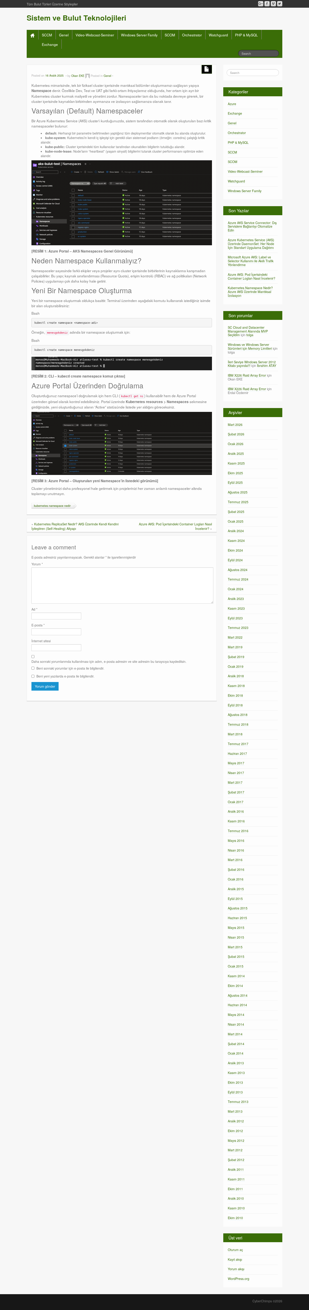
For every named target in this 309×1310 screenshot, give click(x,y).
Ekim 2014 (235, 985)
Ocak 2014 (235, 1053)
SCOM (170, 34)
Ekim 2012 (235, 1130)
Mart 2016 (235, 859)
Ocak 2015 (235, 966)
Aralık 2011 (236, 1169)
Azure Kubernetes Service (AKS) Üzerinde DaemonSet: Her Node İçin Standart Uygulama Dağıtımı (251, 244)
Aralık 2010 (236, 1198)
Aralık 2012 (236, 1121)
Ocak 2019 (235, 666)
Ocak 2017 (235, 802)
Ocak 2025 (235, 521)
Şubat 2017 (236, 792)
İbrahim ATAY (266, 365)
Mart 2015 (235, 947)
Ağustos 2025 (237, 492)
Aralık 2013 (236, 1063)
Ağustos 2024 (237, 569)
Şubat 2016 (236, 869)
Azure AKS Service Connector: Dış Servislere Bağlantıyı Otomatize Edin (252, 226)
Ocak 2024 (235, 589)
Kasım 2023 (236, 608)
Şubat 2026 (236, 434)
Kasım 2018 (236, 685)
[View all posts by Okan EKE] (87, 76)
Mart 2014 (235, 1034)
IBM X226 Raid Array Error (247, 375)
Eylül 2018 (235, 705)
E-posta (38, 625)
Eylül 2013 (235, 1092)
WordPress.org (238, 1278)
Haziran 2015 (237, 918)
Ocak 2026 (235, 443)
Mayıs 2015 (236, 927)
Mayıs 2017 (236, 763)
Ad (34, 609)
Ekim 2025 (235, 473)
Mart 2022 (235, 637)
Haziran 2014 (237, 1005)
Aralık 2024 (236, 531)
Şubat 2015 (236, 956)
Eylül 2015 (235, 898)
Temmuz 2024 (238, 579)
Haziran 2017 (237, 753)
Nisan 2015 (236, 937)
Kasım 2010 (236, 1208)
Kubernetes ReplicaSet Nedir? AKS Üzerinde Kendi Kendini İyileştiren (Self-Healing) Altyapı (75, 526)
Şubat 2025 (236, 511)
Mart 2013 (235, 1111)
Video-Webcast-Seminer (95, 34)
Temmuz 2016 (238, 830)
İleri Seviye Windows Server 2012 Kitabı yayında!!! (252, 364)
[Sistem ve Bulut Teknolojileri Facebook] (267, 3)
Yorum (37, 564)
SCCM (47, 34)
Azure (232, 103)
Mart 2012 (235, 1150)
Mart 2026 (235, 424)
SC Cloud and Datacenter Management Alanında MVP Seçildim (248, 331)
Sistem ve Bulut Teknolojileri (76, 17)
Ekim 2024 (235, 550)
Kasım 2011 (236, 1179)
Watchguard (218, 34)
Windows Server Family (139, 34)
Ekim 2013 (235, 1082)
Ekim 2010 (235, 1218)
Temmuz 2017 (238, 743)
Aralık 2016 (236, 811)
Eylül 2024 (235, 560)
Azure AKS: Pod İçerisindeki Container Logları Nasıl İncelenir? (251, 276)
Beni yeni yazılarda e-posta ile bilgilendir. (65, 676)
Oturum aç (235, 1249)
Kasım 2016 (236, 821)
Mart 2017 (235, 782)
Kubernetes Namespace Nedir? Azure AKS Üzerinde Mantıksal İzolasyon (250, 292)
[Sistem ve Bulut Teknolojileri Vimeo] (273, 3)
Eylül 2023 (235, 618)
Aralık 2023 (236, 598)
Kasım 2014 (236, 976)
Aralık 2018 (236, 676)
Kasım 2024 (236, 540)
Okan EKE (77, 76)
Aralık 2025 (236, 453)
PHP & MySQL (246, 34)
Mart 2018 (235, 734)
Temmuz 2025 (238, 502)
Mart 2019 (235, 647)
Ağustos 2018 (237, 714)
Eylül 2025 (235, 482)
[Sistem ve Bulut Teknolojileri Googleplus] (260, 3)
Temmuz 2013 (238, 1101)
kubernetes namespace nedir (52, 506)
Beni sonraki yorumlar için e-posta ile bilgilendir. (70, 668)
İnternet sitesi (41, 641)
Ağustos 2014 (237, 995)
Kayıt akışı (235, 1259)
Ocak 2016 (235, 879)
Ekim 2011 (235, 1189)
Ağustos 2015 (237, 908)
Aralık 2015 (236, 889)
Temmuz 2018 (238, 724)
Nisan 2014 (236, 1024)
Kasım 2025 (236, 463)
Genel (64, 34)
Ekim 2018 (235, 695)
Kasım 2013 (236, 1072)
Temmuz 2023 (238, 627)
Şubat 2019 (236, 656)
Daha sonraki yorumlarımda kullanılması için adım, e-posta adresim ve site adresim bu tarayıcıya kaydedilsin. (108, 661)
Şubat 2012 (236, 1159)
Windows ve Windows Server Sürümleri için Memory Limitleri (250, 346)
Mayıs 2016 (236, 840)
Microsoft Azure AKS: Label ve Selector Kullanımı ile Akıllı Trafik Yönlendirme (250, 261)
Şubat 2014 (236, 1043)
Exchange (50, 44)
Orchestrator (192, 34)
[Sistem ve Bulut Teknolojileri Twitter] (279, 3)
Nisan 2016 (236, 850)
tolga (249, 335)
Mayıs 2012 (236, 1140)
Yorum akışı (236, 1269)
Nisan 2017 (236, 772)
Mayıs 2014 (236, 1014)
